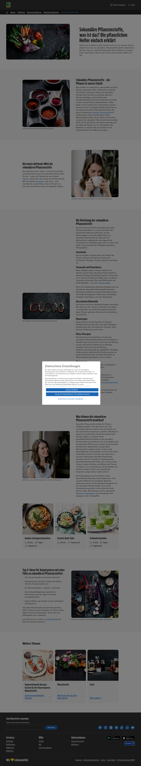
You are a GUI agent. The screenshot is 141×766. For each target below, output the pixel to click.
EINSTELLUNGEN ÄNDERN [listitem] (70, 399)
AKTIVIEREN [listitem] (72, 390)
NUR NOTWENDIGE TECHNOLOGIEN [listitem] (72, 394)
